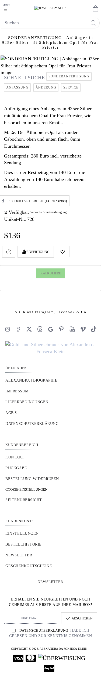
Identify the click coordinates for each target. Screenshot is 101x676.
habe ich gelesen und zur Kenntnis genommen (50, 633)
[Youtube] (72, 329)
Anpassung (17, 87)
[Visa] (18, 658)
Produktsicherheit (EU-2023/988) (37, 201)
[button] (62, 251)
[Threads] (40, 329)
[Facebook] (18, 329)
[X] (29, 329)
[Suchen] (93, 23)
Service (70, 87)
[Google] (51, 329)
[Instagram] (8, 329)
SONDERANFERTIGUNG (68, 76)
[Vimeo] (83, 329)
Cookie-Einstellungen (26, 489)
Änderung (46, 87)
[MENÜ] (6, 8)
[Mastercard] (31, 658)
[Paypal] (49, 668)
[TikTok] (94, 329)
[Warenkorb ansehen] (94, 8)
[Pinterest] (61, 329)
